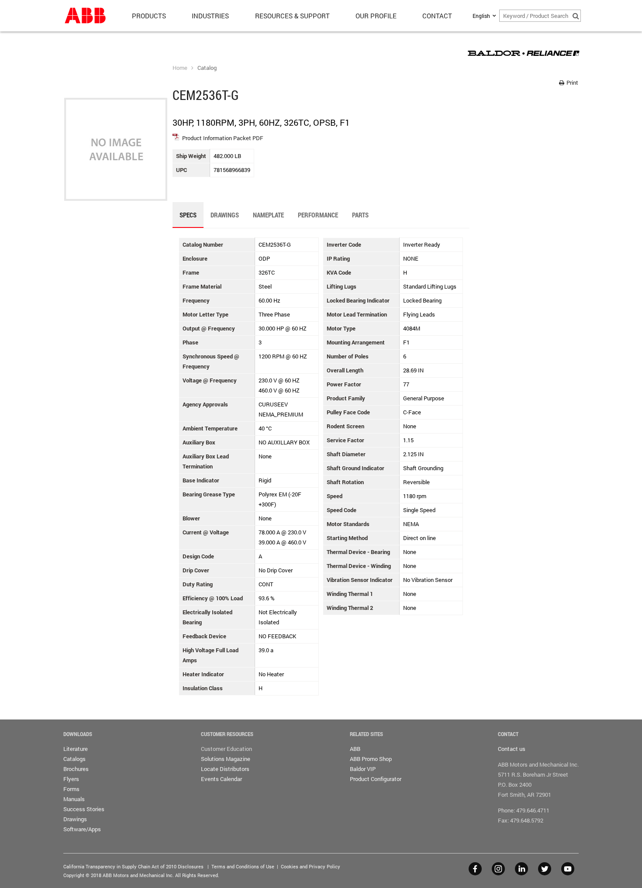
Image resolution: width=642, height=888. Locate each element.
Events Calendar (221, 779)
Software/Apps (82, 829)
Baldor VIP (363, 769)
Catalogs (74, 759)
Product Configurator (375, 779)
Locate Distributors (225, 769)
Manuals (74, 799)
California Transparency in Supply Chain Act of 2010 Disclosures (133, 866)
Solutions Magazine (225, 759)
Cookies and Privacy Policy (310, 866)
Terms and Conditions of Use (242, 866)
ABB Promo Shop (371, 759)
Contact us (511, 749)
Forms (71, 789)
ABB (355, 749)
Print (571, 82)
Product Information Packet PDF (222, 138)
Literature (75, 749)
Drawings (75, 819)
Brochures (76, 769)
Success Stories (83, 809)
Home (180, 68)
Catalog (207, 68)
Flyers (71, 779)
